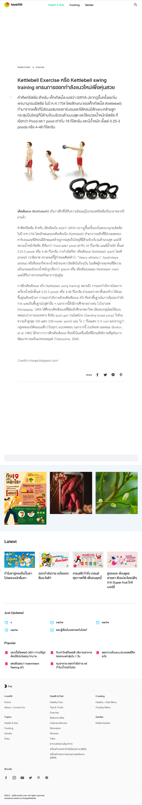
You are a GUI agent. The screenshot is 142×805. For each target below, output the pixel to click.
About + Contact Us (14, 707)
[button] (134, 5)
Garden (89, 5)
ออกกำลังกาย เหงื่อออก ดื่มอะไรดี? (53, 575)
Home (7, 702)
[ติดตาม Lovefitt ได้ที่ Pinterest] (38, 778)
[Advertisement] (71, 35)
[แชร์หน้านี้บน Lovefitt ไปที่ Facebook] (97, 375)
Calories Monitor (58, 723)
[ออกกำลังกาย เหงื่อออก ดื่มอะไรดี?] (53, 560)
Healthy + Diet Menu (106, 702)
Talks (52, 739)
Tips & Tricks (56, 707)
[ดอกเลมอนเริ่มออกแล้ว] (117, 493)
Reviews (54, 733)
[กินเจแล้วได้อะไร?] (25, 498)
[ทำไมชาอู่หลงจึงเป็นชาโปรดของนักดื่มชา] (19, 560)
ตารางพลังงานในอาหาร (61, 744)
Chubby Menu (103, 707)
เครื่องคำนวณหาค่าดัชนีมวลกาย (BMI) (68, 749)
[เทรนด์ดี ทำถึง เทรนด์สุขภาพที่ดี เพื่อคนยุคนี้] (88, 560)
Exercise (40, 67)
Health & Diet (56, 5)
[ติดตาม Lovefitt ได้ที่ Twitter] (30, 778)
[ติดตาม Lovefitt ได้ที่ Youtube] (22, 778)
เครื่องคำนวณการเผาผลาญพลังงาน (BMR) (67, 756)
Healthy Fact (56, 702)
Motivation (55, 728)
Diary (7, 739)
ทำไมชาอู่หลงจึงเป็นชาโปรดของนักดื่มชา (18, 575)
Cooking (74, 5)
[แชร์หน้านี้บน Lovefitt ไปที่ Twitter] (105, 375)
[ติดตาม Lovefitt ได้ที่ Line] (47, 778)
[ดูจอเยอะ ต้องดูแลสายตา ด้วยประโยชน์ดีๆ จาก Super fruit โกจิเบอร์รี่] (122, 560)
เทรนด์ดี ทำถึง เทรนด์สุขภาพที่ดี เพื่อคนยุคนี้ (87, 575)
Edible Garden (103, 723)
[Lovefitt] (15, 4)
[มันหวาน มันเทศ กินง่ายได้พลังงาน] (71, 493)
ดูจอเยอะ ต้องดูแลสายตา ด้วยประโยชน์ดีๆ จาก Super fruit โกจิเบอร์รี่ (122, 580)
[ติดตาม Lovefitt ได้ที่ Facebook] (7, 778)
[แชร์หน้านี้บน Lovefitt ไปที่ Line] (113, 375)
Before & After (57, 718)
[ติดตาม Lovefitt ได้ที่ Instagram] (14, 778)
